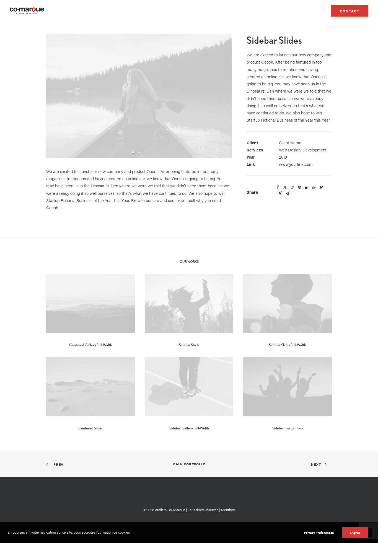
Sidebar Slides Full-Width (287, 345)
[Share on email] (287, 193)
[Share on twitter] (285, 187)
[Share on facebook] (278, 187)
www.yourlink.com (296, 164)
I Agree (355, 532)
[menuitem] (349, 11)
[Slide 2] (139, 152)
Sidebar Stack (189, 345)
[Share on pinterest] (299, 187)
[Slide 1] (133, 152)
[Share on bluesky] (321, 187)
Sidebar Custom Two (287, 428)
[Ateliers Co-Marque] (27, 10)
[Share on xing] (280, 193)
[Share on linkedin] (306, 187)
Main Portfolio (189, 463)
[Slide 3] (144, 152)
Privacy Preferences (319, 532)
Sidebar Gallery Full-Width (189, 428)
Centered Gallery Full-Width (90, 345)
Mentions (228, 509)
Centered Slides (90, 428)
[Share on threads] (292, 187)
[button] (90, 303)
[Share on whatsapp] (313, 187)
